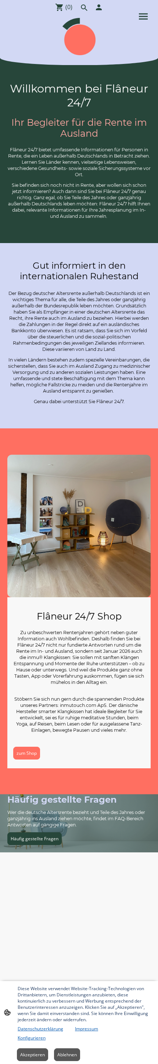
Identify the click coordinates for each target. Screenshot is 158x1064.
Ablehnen (67, 1055)
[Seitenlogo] (78, 36)
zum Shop (27, 753)
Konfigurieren (32, 1038)
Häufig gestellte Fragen (34, 839)
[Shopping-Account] (98, 7)
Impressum (86, 1029)
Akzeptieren (32, 1055)
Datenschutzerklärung (40, 1029)
